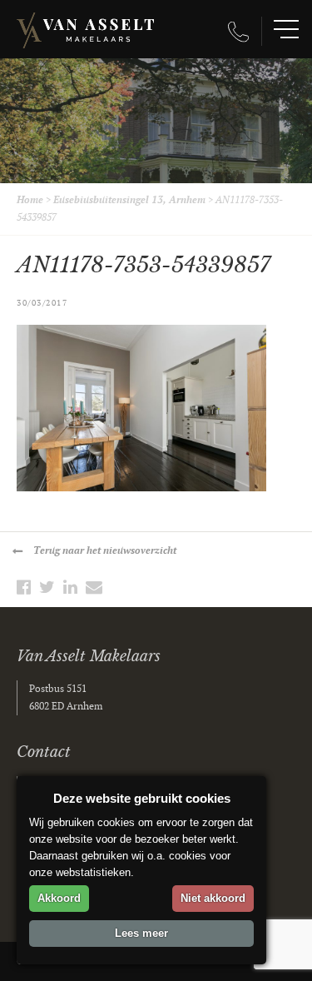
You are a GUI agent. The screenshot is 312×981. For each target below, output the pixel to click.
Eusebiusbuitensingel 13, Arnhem (129, 200)
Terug (104, 551)
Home (30, 200)
